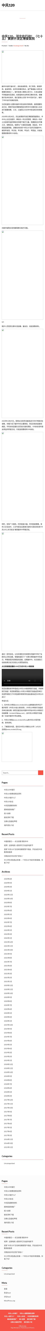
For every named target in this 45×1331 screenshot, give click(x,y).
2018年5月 (8, 1092)
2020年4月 (8, 1017)
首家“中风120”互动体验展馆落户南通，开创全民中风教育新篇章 (23, 850)
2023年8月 (8, 903)
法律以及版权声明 (10, 821)
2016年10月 (8, 1143)
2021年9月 (8, 954)
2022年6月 (8, 926)
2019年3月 (8, 1052)
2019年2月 (8, 1056)
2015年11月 (8, 1147)
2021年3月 (8, 974)
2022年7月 (8, 922)
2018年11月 (8, 1068)
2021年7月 (8, 962)
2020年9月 (8, 997)
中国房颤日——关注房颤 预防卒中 (16, 841)
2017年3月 (8, 1135)
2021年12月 (8, 942)
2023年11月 (8, 895)
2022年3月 (8, 934)
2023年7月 (8, 906)
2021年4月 (8, 970)
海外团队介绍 (9, 825)
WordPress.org (9, 1301)
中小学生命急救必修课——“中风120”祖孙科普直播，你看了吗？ (23, 861)
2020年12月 (8, 985)
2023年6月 (8, 910)
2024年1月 (8, 891)
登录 (5, 1289)
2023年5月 (8, 914)
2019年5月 (8, 1045)
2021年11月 (8, 946)
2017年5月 (8, 1127)
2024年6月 (8, 879)
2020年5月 (8, 1013)
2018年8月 (8, 1080)
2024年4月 (8, 883)
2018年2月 (8, 1096)
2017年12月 (8, 1100)
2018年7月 (8, 1084)
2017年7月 (8, 1120)
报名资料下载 (9, 817)
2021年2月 (8, 977)
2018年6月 (8, 1088)
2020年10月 (8, 993)
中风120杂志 (8, 802)
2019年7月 (8, 1037)
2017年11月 (8, 1104)
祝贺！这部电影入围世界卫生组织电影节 (18, 845)
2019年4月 (8, 1049)
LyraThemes (30, 1327)
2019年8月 (8, 1033)
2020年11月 (8, 989)
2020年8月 (8, 1001)
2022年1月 (8, 938)
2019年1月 (8, 1060)
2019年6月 (8, 1041)
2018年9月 (8, 1076)
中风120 (8, 5)
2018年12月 (8, 1064)
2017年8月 (8, 1116)
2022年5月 (8, 930)
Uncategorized (18, 46)
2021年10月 (8, 950)
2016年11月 (8, 1139)
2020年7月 (8, 1005)
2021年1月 (8, 981)
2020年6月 (8, 1009)
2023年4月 (8, 918)
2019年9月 (8, 1029)
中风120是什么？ (10, 798)
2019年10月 (8, 1025)
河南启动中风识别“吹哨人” (13, 856)
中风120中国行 (9, 790)
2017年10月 (8, 1108)
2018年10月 (8, 1072)
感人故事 (7, 813)
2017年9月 (8, 1112)
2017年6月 (8, 1124)
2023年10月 (8, 899)
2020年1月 (8, 1021)
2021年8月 (8, 958)
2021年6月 (8, 966)
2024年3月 (8, 887)
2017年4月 (8, 1131)
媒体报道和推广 (9, 809)
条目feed (7, 1293)
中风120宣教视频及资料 (12, 794)
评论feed (7, 1297)
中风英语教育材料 (10, 805)
